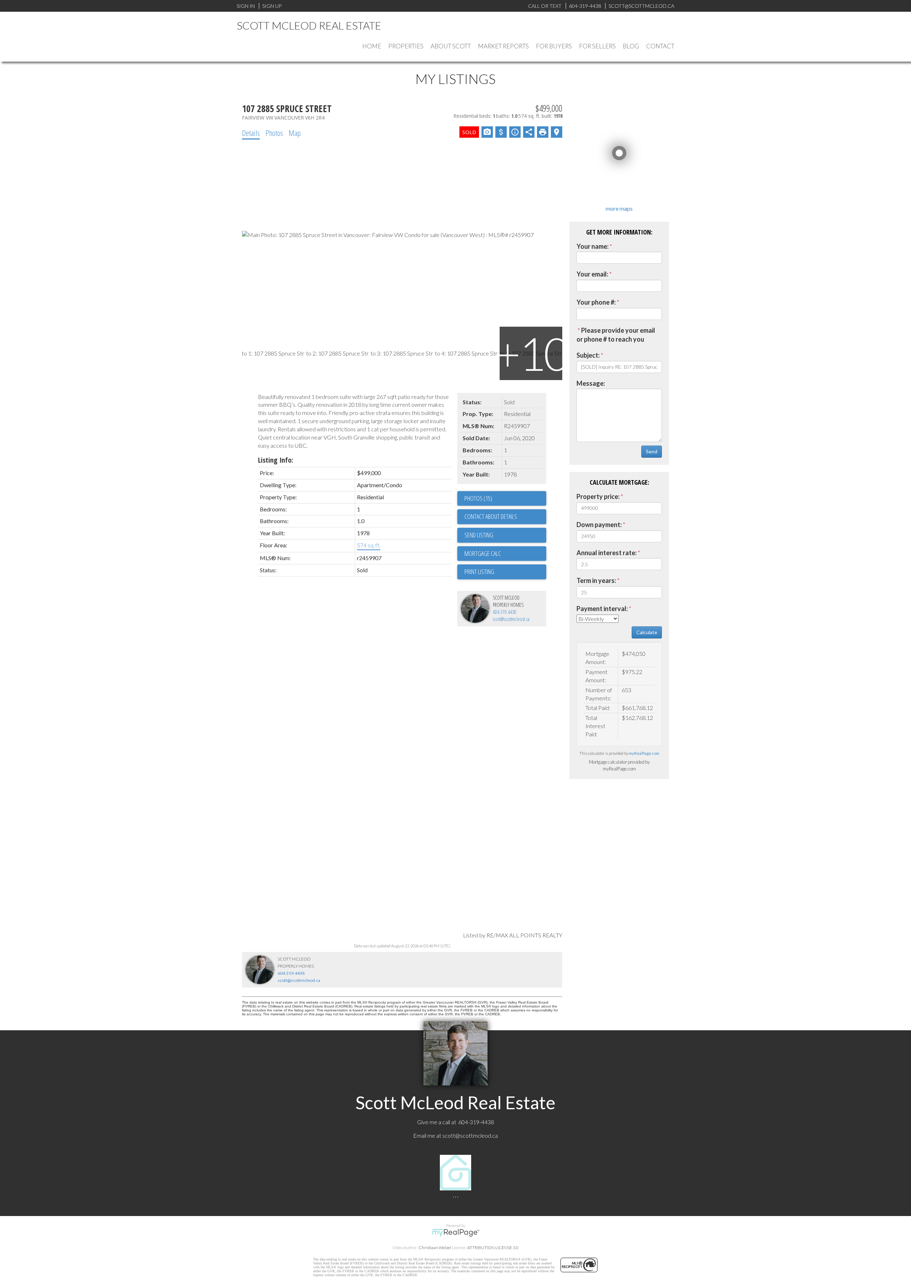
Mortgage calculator (505, 553)
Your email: (592, 274)
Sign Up (271, 6)
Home (371, 46)
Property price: (598, 496)
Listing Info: (275, 460)
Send (651, 451)
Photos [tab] (274, 132)
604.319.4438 (504, 612)
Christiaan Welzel (434, 1247)
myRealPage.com (644, 753)
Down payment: (599, 524)
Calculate (646, 632)
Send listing (478, 535)
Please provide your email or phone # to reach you (615, 334)
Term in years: (596, 580)
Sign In (246, 6)
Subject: (588, 355)
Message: (590, 383)
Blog (631, 46)
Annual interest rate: (606, 553)
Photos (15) (478, 498)
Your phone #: (596, 302)
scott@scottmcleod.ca (511, 619)
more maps (619, 208)
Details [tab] (251, 132)
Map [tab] (295, 132)
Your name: (592, 246)
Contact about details (490, 516)
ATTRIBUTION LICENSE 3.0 (492, 1247)
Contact (660, 46)
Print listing (479, 571)
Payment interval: (602, 608)
